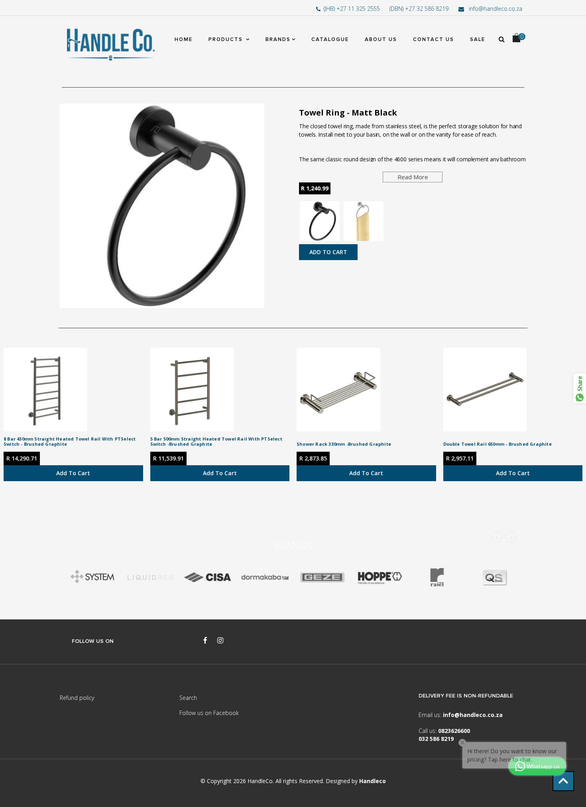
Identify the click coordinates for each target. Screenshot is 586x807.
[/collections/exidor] (322, 577)
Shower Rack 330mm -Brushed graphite (344, 444)
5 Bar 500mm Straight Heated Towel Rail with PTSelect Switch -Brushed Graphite (216, 441)
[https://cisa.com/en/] (207, 577)
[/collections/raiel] (437, 577)
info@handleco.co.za (494, 8)
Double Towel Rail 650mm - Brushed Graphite (497, 444)
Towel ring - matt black (348, 112)
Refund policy (77, 697)
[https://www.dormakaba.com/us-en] (264, 577)
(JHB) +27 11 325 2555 (352, 8)
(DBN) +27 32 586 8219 (418, 8)
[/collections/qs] (494, 577)
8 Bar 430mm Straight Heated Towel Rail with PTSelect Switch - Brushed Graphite (70, 441)
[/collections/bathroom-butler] (150, 577)
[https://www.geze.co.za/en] (379, 577)
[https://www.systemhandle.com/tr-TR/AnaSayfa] (92, 577)
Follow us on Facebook (209, 713)
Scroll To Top (563, 781)
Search (188, 697)
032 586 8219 (436, 738)
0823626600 (454, 731)
